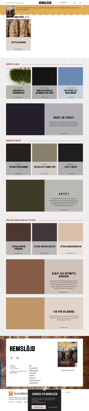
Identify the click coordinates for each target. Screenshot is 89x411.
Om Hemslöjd (32, 373)
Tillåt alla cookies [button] (38, 407)
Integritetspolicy (33, 383)
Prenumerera (63, 2)
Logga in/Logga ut (33, 370)
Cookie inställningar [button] (52, 407)
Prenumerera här (33, 368)
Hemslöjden (19, 401)
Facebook (11, 358)
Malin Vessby (13, 372)
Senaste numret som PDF (67, 370)
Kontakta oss (32, 378)
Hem (30, 365)
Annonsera (32, 375)
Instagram (17, 358)
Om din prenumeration (34, 380)
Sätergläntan (27, 401)
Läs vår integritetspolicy (39, 402)
